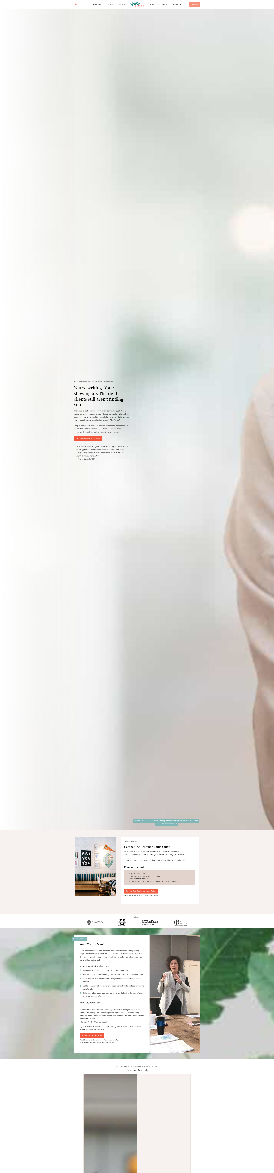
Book (151, 4)
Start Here (98, 4)
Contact (194, 4)
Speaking (163, 4)
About (111, 4)
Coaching (177, 4)
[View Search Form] (76, 4)
